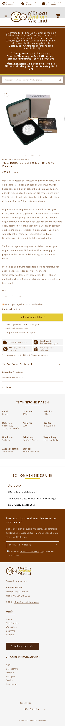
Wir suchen (11, 626)
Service (9, 680)
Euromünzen (18, 372)
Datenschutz (12, 668)
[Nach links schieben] (26, 155)
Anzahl (5, 290)
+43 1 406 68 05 (22, 591)
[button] (6, 16)
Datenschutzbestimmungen (31, 551)
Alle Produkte (13, 623)
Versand (10, 672)
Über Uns (10, 630)
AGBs (8, 665)
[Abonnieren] (55, 544)
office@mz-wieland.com (26, 602)
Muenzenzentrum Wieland (35, 720)
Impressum (11, 684)
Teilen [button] (9, 387)
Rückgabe (11, 676)
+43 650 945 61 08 (21, 595)
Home (9, 619)
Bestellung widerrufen (22, 646)
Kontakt (10, 634)
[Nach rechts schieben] (39, 155)
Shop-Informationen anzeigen (20, 332)
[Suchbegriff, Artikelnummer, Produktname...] (60, 80)
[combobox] (32, 80)
